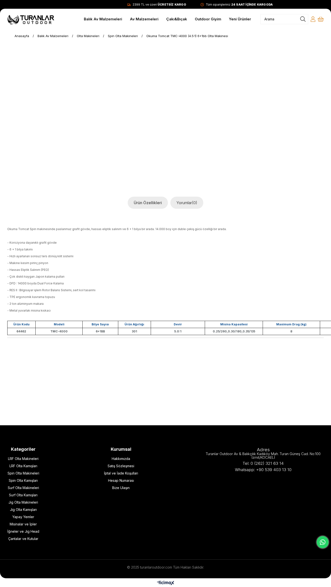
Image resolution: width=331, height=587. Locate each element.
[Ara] (303, 19)
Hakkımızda (121, 459)
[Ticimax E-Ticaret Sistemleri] (165, 583)
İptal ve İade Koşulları (121, 473)
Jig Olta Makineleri (23, 502)
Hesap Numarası (121, 480)
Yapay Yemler (23, 517)
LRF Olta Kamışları (23, 466)
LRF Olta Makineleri (23, 459)
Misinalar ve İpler (23, 524)
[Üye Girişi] (313, 19)
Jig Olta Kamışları (23, 509)
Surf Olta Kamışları (23, 495)
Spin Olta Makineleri (23, 473)
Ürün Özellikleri (148, 202)
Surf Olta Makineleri (23, 488)
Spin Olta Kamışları (23, 480)
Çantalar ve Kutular (23, 539)
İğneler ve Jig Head (23, 531)
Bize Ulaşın (121, 488)
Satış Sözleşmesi (121, 466)
